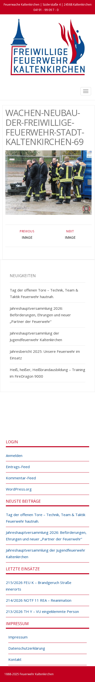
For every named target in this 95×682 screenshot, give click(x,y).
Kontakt (14, 659)
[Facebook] (42, 419)
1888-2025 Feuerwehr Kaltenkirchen (29, 674)
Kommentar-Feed (21, 477)
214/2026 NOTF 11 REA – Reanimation (38, 600)
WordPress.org (19, 489)
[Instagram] (53, 419)
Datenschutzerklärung (26, 648)
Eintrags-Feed (18, 466)
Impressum (18, 637)
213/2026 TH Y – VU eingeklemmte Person (42, 611)
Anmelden (14, 455)
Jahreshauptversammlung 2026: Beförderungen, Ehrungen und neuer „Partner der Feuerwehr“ (40, 315)
